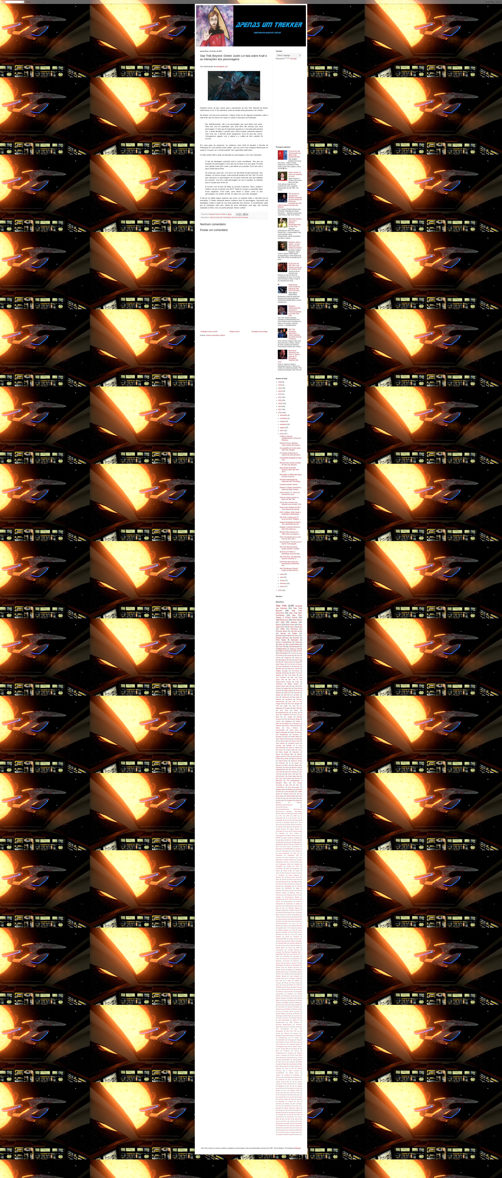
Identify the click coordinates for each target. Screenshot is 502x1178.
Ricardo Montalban (294, 1007)
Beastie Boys (280, 840)
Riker (286, 765)
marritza (287, 1103)
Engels (292, 732)
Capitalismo (288, 721)
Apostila (281, 833)
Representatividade (296, 1004)
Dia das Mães (293, 881)
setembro (283, 424)
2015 (280, 590)
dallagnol (281, 1086)
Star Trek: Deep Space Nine (290, 776)
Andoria (287, 826)
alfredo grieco (294, 1073)
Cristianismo (296, 868)
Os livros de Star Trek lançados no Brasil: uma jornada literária (295, 154)
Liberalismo (286, 956)
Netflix (282, 629)
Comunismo (296, 723)
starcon (278, 1121)
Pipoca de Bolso (297, 758)
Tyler (293, 706)
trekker (288, 1127)
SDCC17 (297, 1013)
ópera (298, 1134)
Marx (297, 695)
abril (282, 577)
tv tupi (300, 1127)
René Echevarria (283, 1004)
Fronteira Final (293, 910)
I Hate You (286, 925)
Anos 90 (287, 831)
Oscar (277, 985)
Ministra (290, 969)
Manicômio (296, 958)
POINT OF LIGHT (294, 985)
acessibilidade (280, 1073)
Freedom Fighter (293, 908)
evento (288, 1092)
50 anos (291, 627)
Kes (277, 945)
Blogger (298, 1148)
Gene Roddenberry (284, 666)
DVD (279, 690)
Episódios (279, 899)
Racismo (278, 765)
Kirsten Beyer (280, 947)
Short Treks (296, 673)
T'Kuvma (297, 1035)
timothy (297, 1125)
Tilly (279, 662)
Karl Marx (299, 939)
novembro (284, 418)
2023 (280, 391)
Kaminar (291, 939)
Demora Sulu (291, 877)
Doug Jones (294, 730)
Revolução (281, 1007)
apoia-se (278, 1077)
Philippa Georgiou (282, 671)
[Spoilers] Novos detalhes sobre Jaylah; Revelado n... (290, 444)
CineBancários (281, 649)
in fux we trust (290, 1097)
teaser (296, 710)
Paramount (285, 697)
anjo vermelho (297, 708)
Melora (288, 965)
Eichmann (279, 895)
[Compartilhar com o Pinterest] (247, 214)
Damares (279, 725)
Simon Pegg (298, 660)
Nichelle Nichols (281, 976)
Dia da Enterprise (281, 881)
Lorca (277, 958)
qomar (284, 1112)
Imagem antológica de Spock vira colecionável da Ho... (290, 523)
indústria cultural (283, 1099)
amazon (278, 1075)
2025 (280, 385)
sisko (293, 686)
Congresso (279, 866)
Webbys (290, 789)
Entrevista (290, 655)
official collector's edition (292, 1108)
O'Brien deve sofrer (282, 758)
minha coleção (290, 796)
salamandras (290, 1116)
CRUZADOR (289, 848)
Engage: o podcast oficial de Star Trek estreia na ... (290, 528)
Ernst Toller (288, 899)
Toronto (296, 1051)
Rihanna (278, 699)
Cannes (278, 721)
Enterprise (281, 655)
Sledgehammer (280, 769)
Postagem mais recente (209, 331)
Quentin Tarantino (281, 998)
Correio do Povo (293, 866)
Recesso (285, 1000)
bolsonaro (281, 1079)
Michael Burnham (282, 638)
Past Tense (286, 987)
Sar (295, 1015)
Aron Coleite (294, 833)
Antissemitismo (294, 647)
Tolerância (287, 1051)
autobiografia (288, 1077)
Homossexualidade (281, 923)
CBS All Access (282, 620)
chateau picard (288, 794)
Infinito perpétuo (283, 930)
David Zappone (294, 875)
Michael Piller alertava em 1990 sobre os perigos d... (290, 533)
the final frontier (297, 1123)
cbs (293, 1081)
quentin (299, 1112)
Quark (297, 763)
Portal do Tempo (296, 761)
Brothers (297, 846)
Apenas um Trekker (288, 633)
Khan (282, 945)
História (294, 622)
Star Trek (281, 605)
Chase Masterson (296, 851)
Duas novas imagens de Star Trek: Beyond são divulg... (290, 508)
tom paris (281, 800)
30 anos (287, 820)
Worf (279, 791)
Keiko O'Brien (291, 941)
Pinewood (299, 989)
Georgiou (279, 736)
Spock (278, 624)
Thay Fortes (279, 1044)
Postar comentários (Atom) (215, 335)
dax (288, 1086)
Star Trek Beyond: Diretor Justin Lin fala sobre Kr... (289, 569)
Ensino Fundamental (283, 642)
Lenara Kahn (290, 750)
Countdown (279, 868)
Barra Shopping (295, 837)
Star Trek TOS (291, 1031)
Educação (294, 640)
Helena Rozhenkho (296, 919)
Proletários (287, 996)
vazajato (289, 800)
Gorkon (278, 917)
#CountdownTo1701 (282, 712)
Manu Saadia (283, 752)
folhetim (291, 1094)
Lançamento (279, 950)
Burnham (279, 636)
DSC (283, 873)
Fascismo (296, 734)
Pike (290, 660)
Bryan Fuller (290, 625)
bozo (289, 1079)
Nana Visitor (290, 974)
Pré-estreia (295, 671)
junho (282, 434)
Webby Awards (280, 789)
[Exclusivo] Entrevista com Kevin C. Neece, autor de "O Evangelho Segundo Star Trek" (289, 356)
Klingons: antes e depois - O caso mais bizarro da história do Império (295, 245)
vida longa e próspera (289, 1132)
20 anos (288, 818)
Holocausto (289, 739)
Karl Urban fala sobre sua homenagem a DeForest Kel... (289, 563)
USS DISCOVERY (284, 1059)
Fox (283, 908)
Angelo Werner (294, 829)
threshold (281, 1125)
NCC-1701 (281, 974)
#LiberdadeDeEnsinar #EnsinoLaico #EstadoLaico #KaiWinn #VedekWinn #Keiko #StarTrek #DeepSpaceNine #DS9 (289, 811)
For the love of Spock (294, 664)
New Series (297, 620)
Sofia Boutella (294, 1022)
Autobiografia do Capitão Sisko (285, 835)
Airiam (289, 824)
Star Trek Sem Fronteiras (240, 217)
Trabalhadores (280, 1053)
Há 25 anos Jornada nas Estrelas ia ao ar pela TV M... (291, 503)
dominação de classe (293, 1088)
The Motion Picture (296, 1046)
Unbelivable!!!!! (297, 1059)
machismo (279, 1103)
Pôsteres (282, 763)
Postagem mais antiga (259, 331)
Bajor (285, 837)
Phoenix (291, 989)
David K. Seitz (288, 725)
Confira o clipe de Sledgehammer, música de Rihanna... (290, 438)
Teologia (280, 1042)
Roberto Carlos (297, 1009)
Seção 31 (296, 1020)
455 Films (295, 820)
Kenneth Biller (282, 943)
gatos (298, 1094)
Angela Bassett (281, 829)
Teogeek (299, 1040)
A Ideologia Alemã (288, 822)
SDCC (290, 1013)
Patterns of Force (284, 651)
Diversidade (288, 886)
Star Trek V (289, 774)
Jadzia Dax (287, 692)
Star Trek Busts (290, 675)
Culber (297, 870)
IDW (293, 925)
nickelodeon (288, 1105)
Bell (301, 840)
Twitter (285, 706)
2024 (280, 388)
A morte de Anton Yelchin (288, 484)
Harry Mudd (280, 739)
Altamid (280, 826)
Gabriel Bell (281, 912)
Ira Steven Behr (283, 741)
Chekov (278, 657)
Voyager (287, 708)
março (282, 580)
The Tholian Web (283, 1048)
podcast (290, 1110)
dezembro (284, 415)
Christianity (279, 855)
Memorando (296, 965)
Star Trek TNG (281, 647)
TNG (294, 651)
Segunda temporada (282, 673)
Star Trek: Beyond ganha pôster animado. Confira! (289, 548)
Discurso (278, 886)
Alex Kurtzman (297, 824)
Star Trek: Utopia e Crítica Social (289, 616)
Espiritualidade (288, 901)
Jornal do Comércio (292, 936)
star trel (297, 1119)
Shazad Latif (296, 767)
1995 (294, 816)
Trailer (297, 682)
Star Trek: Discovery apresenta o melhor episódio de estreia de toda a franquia (295, 334)
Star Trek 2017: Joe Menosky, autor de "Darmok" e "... (290, 558)
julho (282, 430)
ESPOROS (288, 888)
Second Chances (283, 1018)
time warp (290, 1125)
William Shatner (293, 684)
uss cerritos (289, 1130)
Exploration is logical (293, 903)
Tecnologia (290, 1040)
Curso (277, 873)
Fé (301, 910)
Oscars (284, 985)
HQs (286, 736)
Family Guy (279, 906)
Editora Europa (289, 890)
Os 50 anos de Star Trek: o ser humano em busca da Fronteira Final (295, 266)
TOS (277, 706)
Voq (285, 1062)
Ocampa (278, 983)
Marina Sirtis (280, 963)
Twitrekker (279, 684)
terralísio (287, 1123)
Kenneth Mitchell (295, 943)
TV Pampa (295, 1037)
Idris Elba (299, 925)
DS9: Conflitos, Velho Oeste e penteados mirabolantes (290, 513)
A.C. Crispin (288, 717)
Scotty (300, 1015)
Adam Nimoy (280, 664)
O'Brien (297, 980)
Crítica (278, 870)
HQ (295, 917)
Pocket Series (283, 761)
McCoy (278, 754)
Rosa (298, 1011)
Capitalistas (285, 851)
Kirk (277, 660)
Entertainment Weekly (292, 897)
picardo (283, 1110)
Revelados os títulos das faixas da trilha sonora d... (291, 475)
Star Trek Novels (290, 772)
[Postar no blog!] (239, 214)
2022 (280, 394)
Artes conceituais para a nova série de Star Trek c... (290, 538)
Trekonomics (280, 787)
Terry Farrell (289, 1042)
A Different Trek (287, 714)
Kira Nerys (279, 750)
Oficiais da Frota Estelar (292, 983)
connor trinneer (287, 1083)
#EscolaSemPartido (282, 807)
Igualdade (281, 928)
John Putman (280, 743)
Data (300, 653)
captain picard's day (282, 1081)
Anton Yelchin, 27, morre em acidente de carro (295, 174)
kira (298, 794)
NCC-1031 (286, 756)
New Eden (296, 756)
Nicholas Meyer (281, 631)
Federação (288, 906)
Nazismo (296, 638)
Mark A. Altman (291, 963)
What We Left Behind (289, 1064)
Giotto (289, 914)
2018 (280, 406)
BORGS (278, 837)
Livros (300, 750)
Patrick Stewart (297, 987)
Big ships (297, 842)
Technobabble (280, 1040)
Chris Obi (296, 853)
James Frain (295, 741)
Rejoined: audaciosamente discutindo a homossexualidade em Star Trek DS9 (295, 311)
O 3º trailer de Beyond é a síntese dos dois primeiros (290, 454)
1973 (287, 816)
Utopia (298, 662)
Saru (298, 655)
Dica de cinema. (295, 884)
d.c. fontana (298, 1083)
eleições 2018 (294, 1090)
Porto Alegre (281, 640)
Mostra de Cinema (294, 668)
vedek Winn (298, 1130)
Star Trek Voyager (294, 703)
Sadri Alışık (287, 1015)
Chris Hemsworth (284, 853)
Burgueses (279, 848)
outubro (283, 421)
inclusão (299, 1097)
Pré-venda (296, 996)
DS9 (282, 622)
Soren (288, 1026)
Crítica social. (287, 870)
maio (282, 574)
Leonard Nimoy (294, 644)
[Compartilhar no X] (242, 214)
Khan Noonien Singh (293, 945)
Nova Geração (294, 976)
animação (296, 1075)
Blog (285, 844)
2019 (280, 403)
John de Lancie (289, 934)
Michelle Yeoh (280, 668)
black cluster (298, 1077)
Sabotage (279, 1015)
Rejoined (292, 1000)
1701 (280, 816)
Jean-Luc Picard (296, 649)
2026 (280, 382)
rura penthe (290, 1114)
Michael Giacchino (294, 967)
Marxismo (296, 752)
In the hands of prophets (294, 928)
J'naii (293, 930)
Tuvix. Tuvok (298, 1057)
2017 (280, 409)
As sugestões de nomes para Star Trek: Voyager (290, 449)
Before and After (292, 840)
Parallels (278, 987)
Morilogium (299, 969)
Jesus (295, 932)
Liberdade (296, 956)
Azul (298, 835)
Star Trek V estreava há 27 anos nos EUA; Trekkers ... (290, 518)
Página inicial (234, 331)
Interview (297, 666)
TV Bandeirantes (281, 1037)
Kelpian (299, 941)
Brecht (298, 844)
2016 (280, 413)
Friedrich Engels (281, 910)
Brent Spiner (287, 846)
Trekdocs (290, 1053)
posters (278, 1112)
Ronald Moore (288, 1011)
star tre (290, 1119)
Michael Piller (288, 754)
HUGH (300, 917)
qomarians (292, 1112)
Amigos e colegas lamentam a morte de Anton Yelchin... (290, 488)
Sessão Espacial (297, 1018)
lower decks (280, 796)
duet (285, 1090)
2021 (280, 397)
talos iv (285, 1121)
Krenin (290, 947)
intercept (293, 1099)
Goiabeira (297, 914)
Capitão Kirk (287, 688)
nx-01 (296, 1105)
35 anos (294, 712)
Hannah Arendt (282, 919)
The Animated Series (293, 1044)
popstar (297, 1110)
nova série (284, 710)
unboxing (280, 1130)
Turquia (289, 1057)
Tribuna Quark (288, 662)
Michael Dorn (280, 967)
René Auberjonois (296, 1002)
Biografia (278, 844)
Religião (285, 1002)
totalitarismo (279, 1127)
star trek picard (296, 631)
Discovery (294, 629)
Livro (291, 695)
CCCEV (293, 653)
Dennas (284, 879)
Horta (293, 923)
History (280, 921)
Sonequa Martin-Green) (283, 1024)
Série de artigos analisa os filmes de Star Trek (289, 498)
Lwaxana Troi (286, 958)
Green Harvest (287, 917)
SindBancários (280, 1022)
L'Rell (297, 947)
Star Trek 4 (292, 769)
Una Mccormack (293, 787)
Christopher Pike (293, 855)
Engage (278, 897)
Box (285, 719)
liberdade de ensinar (286, 1101)
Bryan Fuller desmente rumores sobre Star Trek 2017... (289, 470)
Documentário (280, 730)
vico (279, 1132)
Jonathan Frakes (293, 743)
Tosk (297, 785)
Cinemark (278, 857)
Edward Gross (294, 892)
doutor (278, 1090)
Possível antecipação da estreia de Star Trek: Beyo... (290, 480)
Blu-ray (291, 844)
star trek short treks (289, 798)
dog (283, 1088)
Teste (298, 1042)
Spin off (294, 1026)
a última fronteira (292, 1070)
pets (277, 1110)
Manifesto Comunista (282, 961)
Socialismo (288, 699)
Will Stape (299, 789)
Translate (293, 59)
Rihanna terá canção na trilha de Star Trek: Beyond (290, 464)
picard (300, 627)
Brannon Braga (295, 719)
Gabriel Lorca (291, 912)
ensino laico (279, 1092)
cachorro (297, 1079)
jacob (300, 1099)
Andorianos (296, 826)
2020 (280, 400)
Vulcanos (292, 1062)
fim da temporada (281, 1094)
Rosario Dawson (281, 1013)
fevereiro (283, 583)
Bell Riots (281, 842)
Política (280, 991)
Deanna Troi (280, 877)
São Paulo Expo (287, 1035)
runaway (280, 1114)
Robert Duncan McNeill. (283, 1009)
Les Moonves (293, 954)
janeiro (282, 586)
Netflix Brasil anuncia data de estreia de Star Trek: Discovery (294, 287)
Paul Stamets (282, 989)
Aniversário (279, 831)
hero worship (280, 1097)
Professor (290, 994)
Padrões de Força (292, 636)
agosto (282, 427)
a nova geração (289, 791)
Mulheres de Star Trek (284, 972)
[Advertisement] (234, 309)
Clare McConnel (290, 857)
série (300, 798)
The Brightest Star (281, 1046)
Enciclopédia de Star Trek (292, 895)
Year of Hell (289, 1068)
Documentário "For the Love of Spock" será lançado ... (290, 543)
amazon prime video (282, 686)
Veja (279, 1062)
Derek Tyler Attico (294, 879)
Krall (217, 217)
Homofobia (296, 921)
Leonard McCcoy (293, 950)
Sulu (295, 778)
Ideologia (299, 739)
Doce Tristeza (292, 728)
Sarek (287, 767)
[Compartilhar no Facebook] (244, 214)
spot (283, 1119)
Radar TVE (292, 998)
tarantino (292, 1121)
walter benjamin (289, 1134)
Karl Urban (281, 941)
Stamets (278, 675)
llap (298, 1101)
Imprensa (298, 642)
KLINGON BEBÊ (281, 939)
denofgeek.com (222, 66)
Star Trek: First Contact (283, 778)
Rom (279, 1011)
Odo (277, 697)
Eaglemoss (288, 657)
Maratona (296, 961)
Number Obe (280, 978)
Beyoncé (289, 842)
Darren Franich (291, 873)
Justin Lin (213, 217)
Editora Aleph (288, 690)
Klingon (278, 695)
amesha (287, 1075)
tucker (294, 1127)
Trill (291, 1055)
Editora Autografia (281, 732)
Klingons (283, 660)
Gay (283, 914)
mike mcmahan (297, 1103)
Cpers (287, 868)
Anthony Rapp (297, 831)
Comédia (296, 864)
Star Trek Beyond (225, 217)
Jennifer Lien (287, 932)
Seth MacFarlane (283, 1020)
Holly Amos (287, 921)
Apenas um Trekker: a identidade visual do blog (290, 553)
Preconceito (289, 991)
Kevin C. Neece (294, 747)
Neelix (298, 974)
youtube (297, 800)
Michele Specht (280, 969)
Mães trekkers (298, 972)
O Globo (288, 980)
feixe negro (296, 1092)
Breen (277, 846)
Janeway (297, 692)
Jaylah (297, 657)
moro (279, 1105)
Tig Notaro (294, 1048)
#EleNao (278, 802)
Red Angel (295, 697)
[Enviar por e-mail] (237, 214)
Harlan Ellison (295, 736)
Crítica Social (298, 688)
